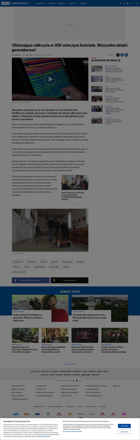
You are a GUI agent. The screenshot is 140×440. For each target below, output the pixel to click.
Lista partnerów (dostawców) (72, 431)
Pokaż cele (124, 432)
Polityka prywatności (43, 436)
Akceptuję (124, 426)
